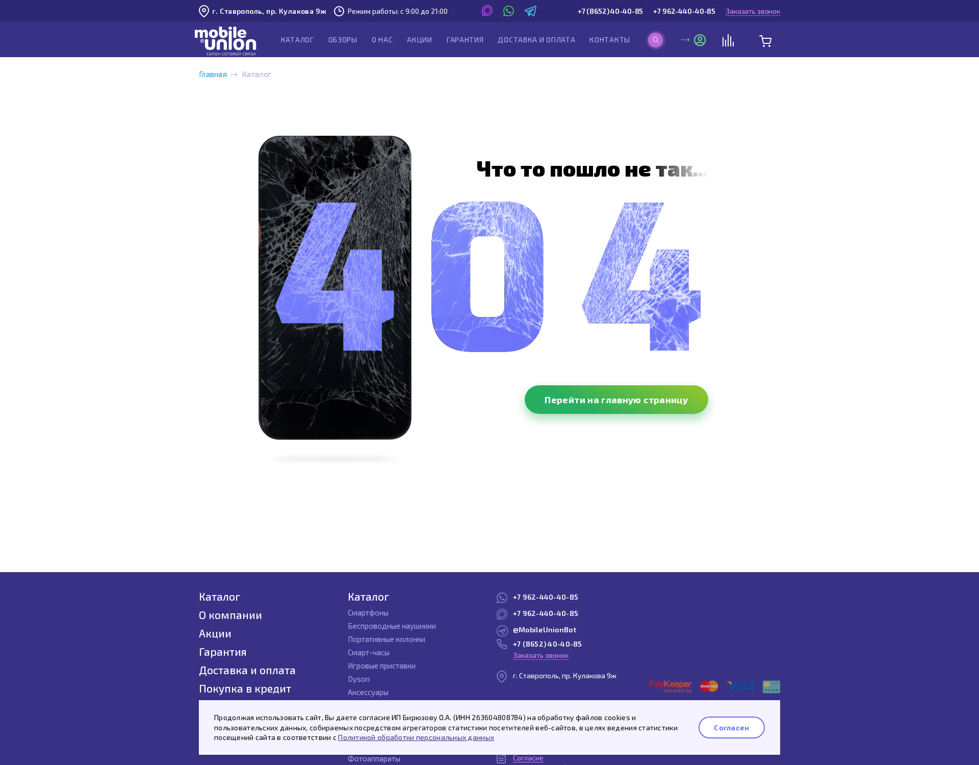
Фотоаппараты (374, 758)
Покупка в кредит (245, 688)
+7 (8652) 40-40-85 (610, 11)
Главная (213, 74)
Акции (419, 39)
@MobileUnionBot (544, 629)
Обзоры (342, 39)
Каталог (297, 39)
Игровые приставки (382, 665)
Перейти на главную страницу (616, 399)
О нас (382, 39)
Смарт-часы (369, 652)
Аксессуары (368, 692)
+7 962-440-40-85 (684, 11)
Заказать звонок (753, 11)
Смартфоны (368, 612)
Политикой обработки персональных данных (416, 737)
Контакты (609, 39)
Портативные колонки (386, 639)
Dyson (359, 678)
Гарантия (465, 39)
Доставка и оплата (536, 39)
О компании (230, 614)
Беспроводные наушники (392, 625)
